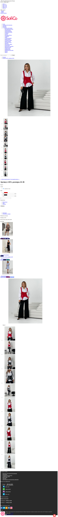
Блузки (6, 34)
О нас (4, 24)
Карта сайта (5, 477)
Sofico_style (7, 486)
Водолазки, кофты (8, 44)
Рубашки (6, 33)
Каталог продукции (7, 28)
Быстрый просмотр (4, 237)
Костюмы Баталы (8, 35)
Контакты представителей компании (10, 473)
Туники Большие (8, 38)
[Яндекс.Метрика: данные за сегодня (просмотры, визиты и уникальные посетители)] (9, 514)
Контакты (5, 27)
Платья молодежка (8, 32)
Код (1, 221)
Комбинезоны (7, 49)
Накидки (6, 43)
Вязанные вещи (8, 47)
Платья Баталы (8, 30)
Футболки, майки (8, 40)
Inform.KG (12, 513)
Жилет (6, 52)
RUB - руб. (5, 7)
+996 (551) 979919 (10, 484)
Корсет (6, 51)
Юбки (6, 37)
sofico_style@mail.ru (9, 485)
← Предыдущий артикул (5, 179)
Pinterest (4, 204)
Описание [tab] (5, 212)
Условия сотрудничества (7, 25)
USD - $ (4, 8)
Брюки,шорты (7, 39)
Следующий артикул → (14, 179)
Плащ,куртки (7, 48)
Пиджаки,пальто (8, 42)
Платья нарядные (8, 31)
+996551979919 (8, 489)
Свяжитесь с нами (6, 476)
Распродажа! (7, 45)
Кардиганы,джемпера (9, 46)
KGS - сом (5, 5)
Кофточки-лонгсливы (9, 50)
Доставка (4, 26)
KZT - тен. (5, 6)
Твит (4, 203)
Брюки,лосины (8, 41)
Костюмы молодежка (9, 29)
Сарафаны (7, 36)
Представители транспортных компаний (10, 479)
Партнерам (5, 474)
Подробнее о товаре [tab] (6, 213)
